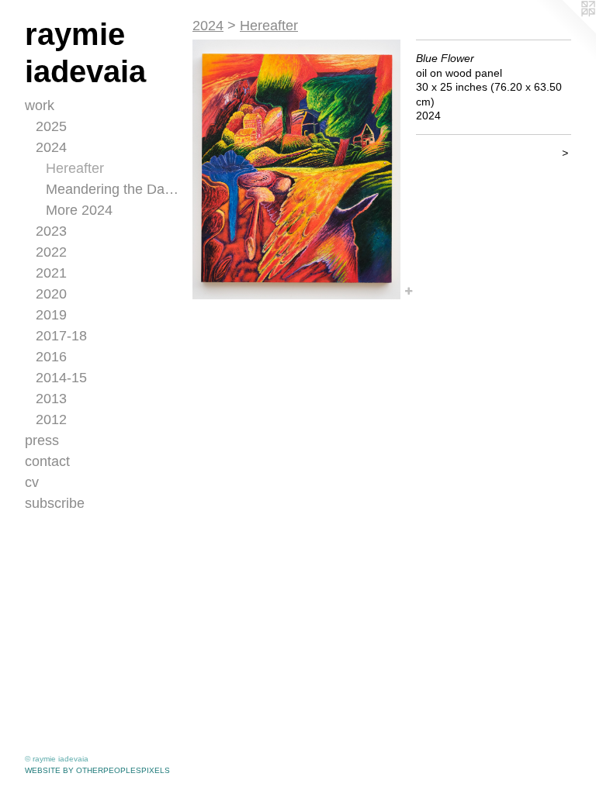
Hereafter (75, 168)
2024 (51, 147)
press (42, 440)
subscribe (55, 503)
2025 (51, 126)
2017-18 (61, 335)
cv (32, 482)
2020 (51, 294)
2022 (51, 252)
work (39, 105)
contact (47, 461)
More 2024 (79, 210)
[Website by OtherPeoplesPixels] (565, 31)
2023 (51, 231)
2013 (51, 398)
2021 (51, 273)
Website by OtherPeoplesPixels (97, 770)
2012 (51, 419)
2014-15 (61, 377)
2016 (51, 356)
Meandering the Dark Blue (113, 189)
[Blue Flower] (296, 169)
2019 (51, 315)
